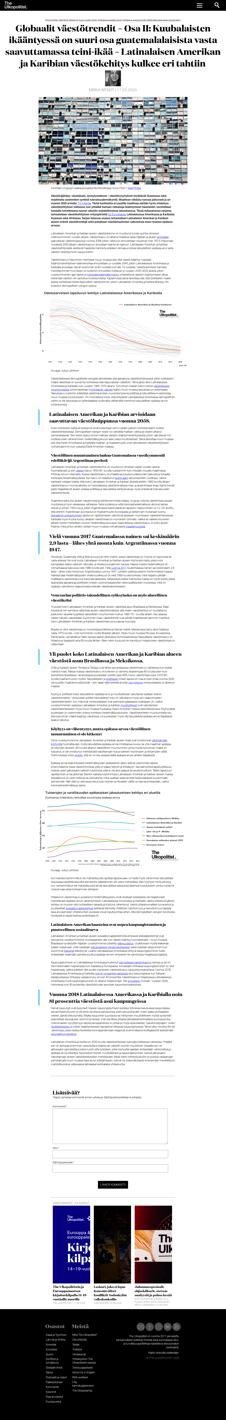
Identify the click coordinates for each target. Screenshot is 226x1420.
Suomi (49, 1354)
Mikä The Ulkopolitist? (84, 1335)
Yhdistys (77, 1349)
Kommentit (52, 1387)
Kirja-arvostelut (54, 1397)
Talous (49, 1372)
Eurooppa (51, 1349)
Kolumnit (51, 1392)
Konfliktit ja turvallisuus (52, 1361)
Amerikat (51, 1344)
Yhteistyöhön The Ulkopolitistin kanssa (84, 1361)
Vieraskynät (79, 1354)
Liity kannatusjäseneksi (83, 1384)
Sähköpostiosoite (63, 1162)
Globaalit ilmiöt (54, 1367)
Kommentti (60, 1106)
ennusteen (134, 981)
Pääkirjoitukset (54, 1382)
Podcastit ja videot (56, 1377)
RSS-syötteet (80, 1377)
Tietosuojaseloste (82, 1367)
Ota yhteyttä (79, 1339)
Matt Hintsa (134, 188)
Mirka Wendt (101, 90)
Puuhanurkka (53, 1401)
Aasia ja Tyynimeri (56, 1335)
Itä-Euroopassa (116, 214)
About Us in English (83, 1372)
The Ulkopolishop (82, 1390)
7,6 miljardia (84, 203)
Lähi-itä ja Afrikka (55, 1339)
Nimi (56, 1148)
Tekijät (75, 1344)
